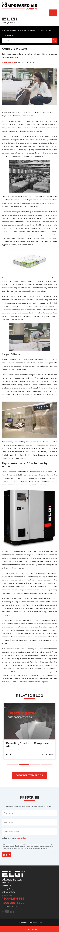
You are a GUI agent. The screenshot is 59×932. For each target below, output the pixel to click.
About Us (5, 882)
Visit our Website (8, 892)
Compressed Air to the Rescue (26, 727)
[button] (12, 764)
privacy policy (20, 838)
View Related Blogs (29, 775)
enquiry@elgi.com (9, 906)
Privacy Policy (7, 889)
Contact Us (6, 886)
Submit (6, 855)
